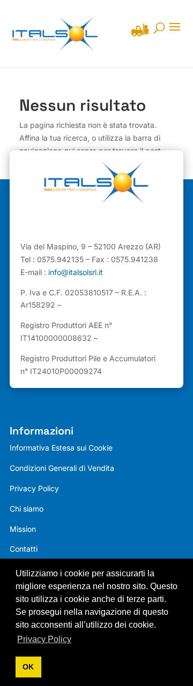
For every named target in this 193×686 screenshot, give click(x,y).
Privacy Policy (34, 488)
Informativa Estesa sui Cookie (61, 447)
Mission (23, 528)
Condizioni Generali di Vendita (62, 467)
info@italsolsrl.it (75, 272)
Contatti (24, 548)
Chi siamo (26, 508)
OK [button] (28, 666)
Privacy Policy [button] (44, 639)
